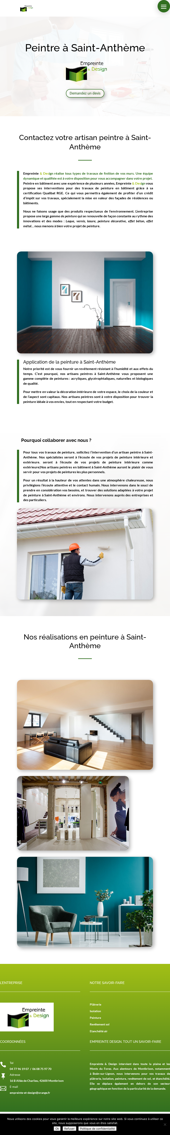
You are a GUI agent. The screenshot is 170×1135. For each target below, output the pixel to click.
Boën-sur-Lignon (103, 1073)
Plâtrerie (95, 1004)
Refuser (69, 1128)
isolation (108, 1078)
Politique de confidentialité (97, 1128)
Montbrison (145, 1068)
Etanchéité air (99, 1031)
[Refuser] (165, 1124)
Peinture (95, 1017)
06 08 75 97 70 (41, 1069)
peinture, (121, 1078)
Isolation (95, 1011)
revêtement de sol (139, 1078)
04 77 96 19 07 (19, 1069)
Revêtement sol (99, 1024)
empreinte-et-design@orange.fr (30, 1092)
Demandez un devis (85, 93)
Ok (57, 1128)
